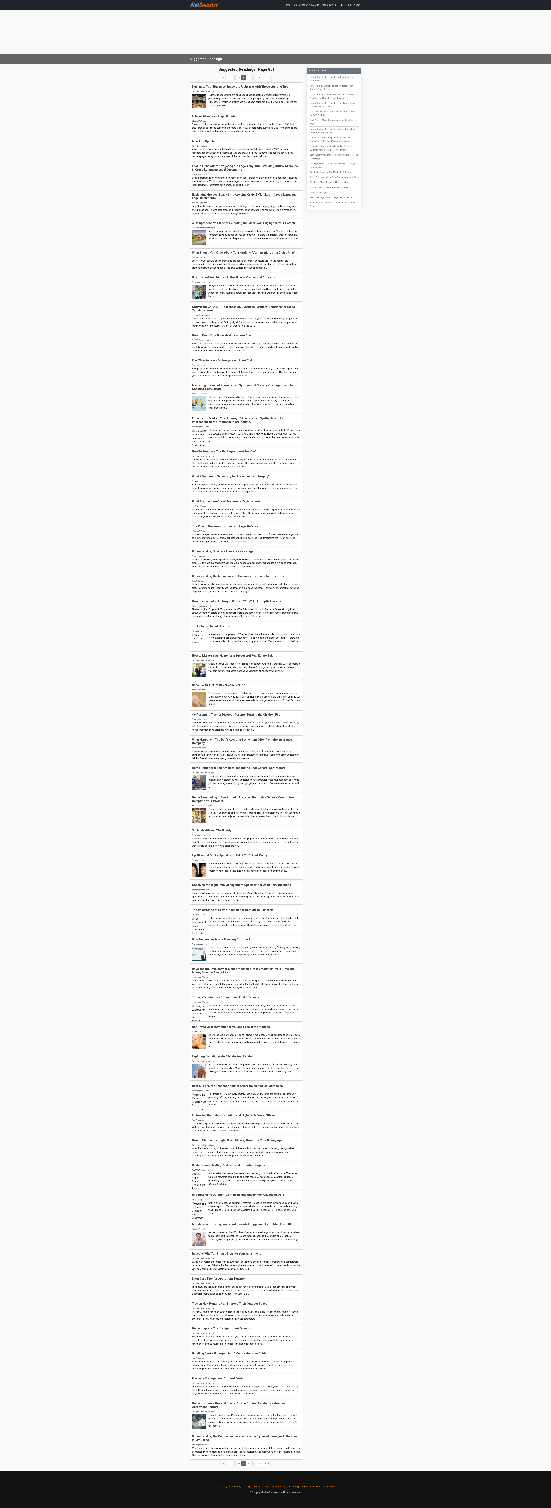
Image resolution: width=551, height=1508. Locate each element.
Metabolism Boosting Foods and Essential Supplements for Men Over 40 (241, 1224)
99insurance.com (199, 556)
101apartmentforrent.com (203, 91)
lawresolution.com (200, 944)
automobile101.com (200, 977)
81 (249, 77)
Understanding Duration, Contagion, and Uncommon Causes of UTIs (238, 1194)
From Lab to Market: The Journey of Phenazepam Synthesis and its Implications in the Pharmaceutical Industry (237, 420)
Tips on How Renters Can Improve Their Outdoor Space (229, 1303)
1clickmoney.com (199, 581)
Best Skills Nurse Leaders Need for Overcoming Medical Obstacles (237, 1086)
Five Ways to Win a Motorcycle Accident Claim (223, 360)
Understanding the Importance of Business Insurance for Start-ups (238, 576)
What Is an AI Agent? (319, 192)
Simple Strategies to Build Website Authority (330, 172)
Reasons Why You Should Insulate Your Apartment (226, 1253)
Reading (293, 1486)
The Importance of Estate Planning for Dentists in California (232, 910)
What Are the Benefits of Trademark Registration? (226, 501)
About (357, 4)
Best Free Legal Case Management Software (331, 197)
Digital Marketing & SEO (306, 4)
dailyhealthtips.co (199, 393)
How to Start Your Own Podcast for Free (329, 187)
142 (258, 77)
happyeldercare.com (201, 282)
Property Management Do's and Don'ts (218, 1378)
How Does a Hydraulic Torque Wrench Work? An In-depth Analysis (236, 601)
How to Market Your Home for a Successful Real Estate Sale (232, 655)
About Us (330, 1486)
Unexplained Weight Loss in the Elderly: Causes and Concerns (234, 277)
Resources (318, 1486)
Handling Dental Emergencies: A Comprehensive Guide (229, 1353)
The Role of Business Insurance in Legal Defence (225, 526)
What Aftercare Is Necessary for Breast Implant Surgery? (231, 476)
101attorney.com (199, 146)
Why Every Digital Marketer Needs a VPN (329, 182)
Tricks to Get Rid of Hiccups (211, 626)
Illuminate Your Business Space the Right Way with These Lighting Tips (240, 86)
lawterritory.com (199, 257)
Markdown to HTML (332, 4)
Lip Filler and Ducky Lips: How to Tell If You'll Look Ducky (229, 855)
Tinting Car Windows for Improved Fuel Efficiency (225, 997)
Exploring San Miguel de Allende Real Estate (222, 1056)
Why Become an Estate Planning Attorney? (221, 939)
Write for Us (305, 1486)
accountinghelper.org (201, 315)
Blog (348, 4)
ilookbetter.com (198, 481)
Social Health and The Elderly (211, 830)
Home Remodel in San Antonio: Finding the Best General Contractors (239, 768)
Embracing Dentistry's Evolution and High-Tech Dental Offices (234, 1115)
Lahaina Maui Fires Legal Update (214, 116)
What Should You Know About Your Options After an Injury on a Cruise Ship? (244, 252)
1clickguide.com (199, 1120)
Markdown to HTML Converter (265, 1486)
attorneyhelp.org (199, 121)
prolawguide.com (199, 506)
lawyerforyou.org (199, 174)
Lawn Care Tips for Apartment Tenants (218, 1278)
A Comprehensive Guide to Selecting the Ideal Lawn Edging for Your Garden (243, 223)
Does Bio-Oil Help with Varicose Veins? (218, 685)
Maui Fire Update (203, 141)
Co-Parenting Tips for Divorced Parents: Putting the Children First (237, 714)
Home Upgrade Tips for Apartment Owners (221, 1328)
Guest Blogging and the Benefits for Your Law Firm (334, 177)
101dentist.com (199, 914)
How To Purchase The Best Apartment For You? (224, 451)
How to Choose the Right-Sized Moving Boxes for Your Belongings (237, 1140)
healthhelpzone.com (200, 340)
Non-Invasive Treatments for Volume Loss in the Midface (231, 1027)
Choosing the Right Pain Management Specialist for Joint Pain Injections (241, 885)
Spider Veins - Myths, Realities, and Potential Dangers (228, 1165)
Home (287, 4)
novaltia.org (197, 631)
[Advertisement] (275, 32)
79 (239, 77)
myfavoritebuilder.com (201, 606)
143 (264, 77)
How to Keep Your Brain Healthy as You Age (221, 335)
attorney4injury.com (200, 1444)
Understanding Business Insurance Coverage (223, 551)
